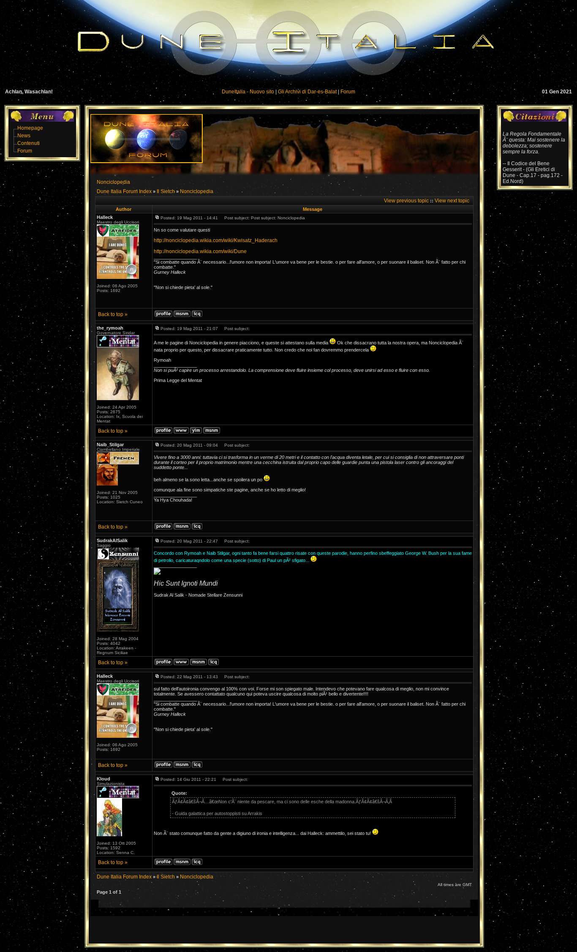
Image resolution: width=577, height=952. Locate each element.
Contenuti (28, 143)
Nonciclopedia (113, 182)
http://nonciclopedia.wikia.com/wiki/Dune (200, 251)
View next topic (452, 201)
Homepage (30, 128)
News (23, 136)
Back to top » (113, 314)
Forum (347, 92)
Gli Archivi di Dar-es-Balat (307, 92)
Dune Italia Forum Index (124, 191)
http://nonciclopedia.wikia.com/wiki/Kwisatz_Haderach (216, 240)
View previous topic (406, 201)
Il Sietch (166, 191)
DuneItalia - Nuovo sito (248, 92)
